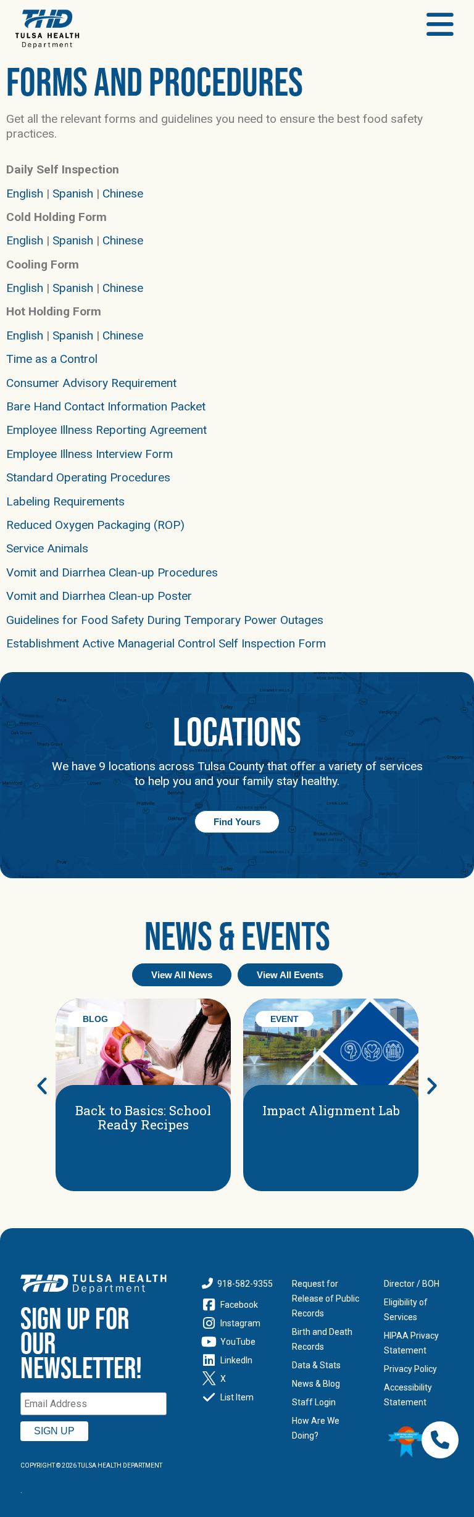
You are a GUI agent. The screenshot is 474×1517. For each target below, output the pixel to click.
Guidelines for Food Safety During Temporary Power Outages (164, 620)
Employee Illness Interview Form (89, 454)
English (24, 193)
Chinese (122, 193)
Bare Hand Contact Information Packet (106, 406)
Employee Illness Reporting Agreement (106, 430)
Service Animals (47, 548)
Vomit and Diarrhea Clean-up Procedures (112, 572)
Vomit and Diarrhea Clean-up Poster (99, 596)
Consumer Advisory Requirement (91, 383)
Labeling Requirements (65, 501)
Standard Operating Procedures (88, 477)
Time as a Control (52, 359)
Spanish (72, 193)
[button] (42, 1085)
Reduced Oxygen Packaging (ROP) (95, 525)
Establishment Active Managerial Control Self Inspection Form (166, 643)
